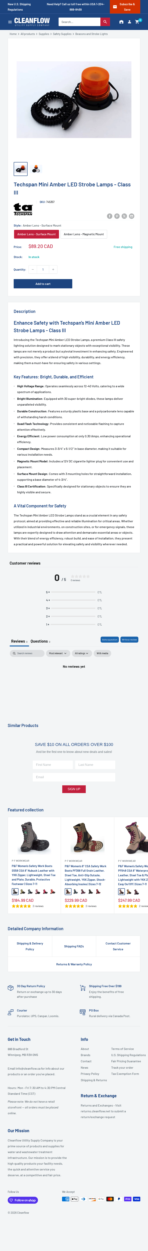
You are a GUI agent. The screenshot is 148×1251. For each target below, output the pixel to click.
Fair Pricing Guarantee (125, 1061)
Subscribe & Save (124, 6)
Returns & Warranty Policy (74, 964)
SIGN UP (74, 789)
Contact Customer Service (118, 946)
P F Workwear (20, 860)
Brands (85, 1055)
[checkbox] (102, 653)
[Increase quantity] (53, 269)
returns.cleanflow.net (95, 1111)
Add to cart (42, 283)
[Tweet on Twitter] (124, 216)
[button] (137, 22)
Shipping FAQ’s (74, 946)
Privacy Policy (90, 1073)
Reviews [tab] (19, 641)
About (85, 1049)
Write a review (129, 639)
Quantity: (20, 269)
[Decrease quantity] (33, 269)
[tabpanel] (74, 679)
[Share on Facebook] (109, 216)
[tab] (40, 641)
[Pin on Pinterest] (117, 216)
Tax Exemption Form (125, 1073)
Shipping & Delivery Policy (30, 946)
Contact (86, 1061)
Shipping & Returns (94, 1080)
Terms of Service (122, 1049)
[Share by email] (131, 216)
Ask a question (109, 639)
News (84, 1067)
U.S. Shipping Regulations (125, 1055)
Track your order (122, 1067)
